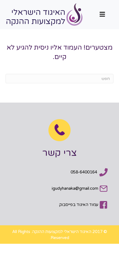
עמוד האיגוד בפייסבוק (78, 204)
